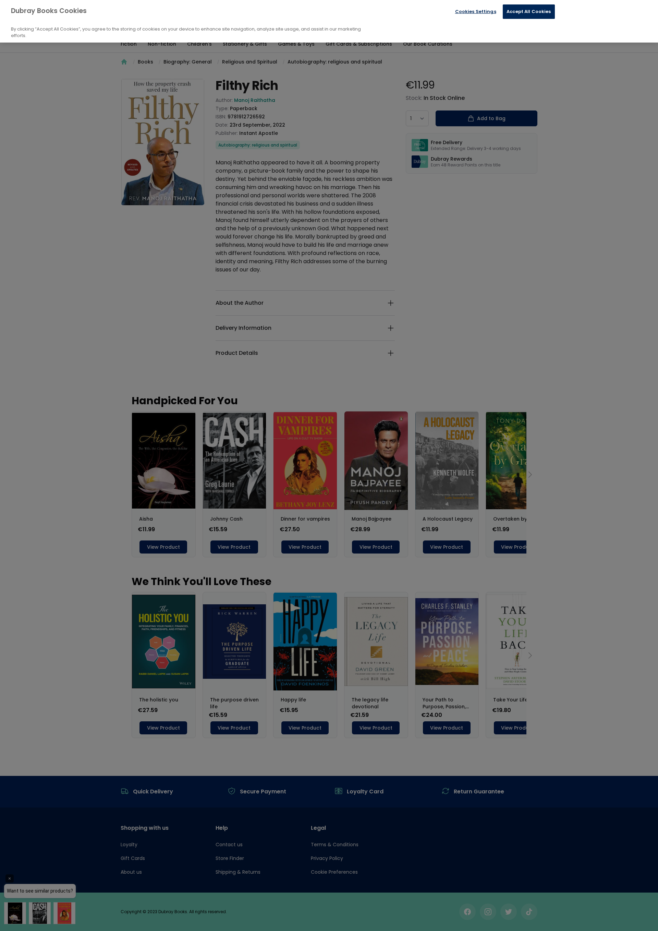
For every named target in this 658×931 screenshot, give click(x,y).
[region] (329, 21)
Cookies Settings (475, 11)
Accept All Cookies (529, 11)
